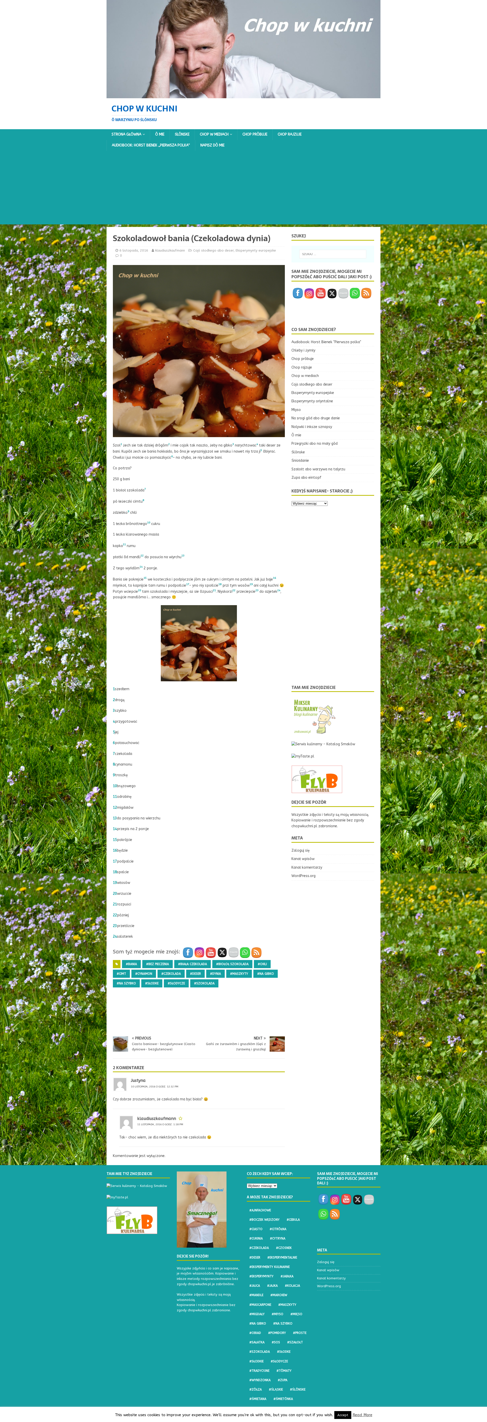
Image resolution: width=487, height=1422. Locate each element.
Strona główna (126, 134)
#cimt (121, 973)
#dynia (215, 973)
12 (115, 807)
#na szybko (126, 983)
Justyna (138, 1080)
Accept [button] (342, 1415)
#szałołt (295, 1342)
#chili (262, 964)
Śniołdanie (300, 460)
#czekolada (171, 973)
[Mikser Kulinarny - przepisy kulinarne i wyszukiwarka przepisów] (314, 732)
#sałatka (257, 1342)
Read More (362, 1415)
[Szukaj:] (332, 254)
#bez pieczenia (157, 964)
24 (115, 936)
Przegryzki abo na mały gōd (314, 443)
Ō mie (159, 134)
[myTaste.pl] (302, 756)
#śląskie (276, 1389)
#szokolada (204, 983)
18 (115, 872)
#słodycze (176, 983)
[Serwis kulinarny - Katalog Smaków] (323, 744)
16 (115, 850)
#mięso (296, 1314)
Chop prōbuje (254, 134)
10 (115, 786)
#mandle (256, 1295)
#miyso (277, 1314)
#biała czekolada (192, 964)
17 (115, 861)
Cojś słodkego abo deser (213, 250)
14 (115, 829)
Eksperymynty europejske (256, 250)
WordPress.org (303, 876)
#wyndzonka (260, 1380)
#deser (195, 973)
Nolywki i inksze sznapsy (311, 427)
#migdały (257, 1314)
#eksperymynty (261, 1276)
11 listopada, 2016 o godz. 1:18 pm (160, 1124)
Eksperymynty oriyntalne (312, 401)
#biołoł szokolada (232, 964)
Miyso (296, 410)
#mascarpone (260, 1305)
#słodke (152, 983)
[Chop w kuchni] (243, 95)
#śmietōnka (283, 1399)
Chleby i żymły (303, 350)
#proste (299, 1333)
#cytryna (277, 1238)
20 (115, 893)
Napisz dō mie (212, 145)
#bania (131, 964)
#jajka (272, 1285)
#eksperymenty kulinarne (269, 1267)
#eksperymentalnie (282, 1257)
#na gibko (265, 973)
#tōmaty (283, 1371)
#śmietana (257, 1399)
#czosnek (284, 1248)
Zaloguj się (300, 850)
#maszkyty (239, 973)
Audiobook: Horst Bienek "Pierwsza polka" (326, 342)
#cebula (293, 1219)
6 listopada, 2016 (133, 250)
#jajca (254, 1285)
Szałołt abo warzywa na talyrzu (318, 469)
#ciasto (256, 1229)
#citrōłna (278, 1229)
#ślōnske (297, 1389)
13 (115, 818)
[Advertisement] (243, 188)
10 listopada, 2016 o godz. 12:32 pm (154, 1086)
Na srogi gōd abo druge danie (315, 418)
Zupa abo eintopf (306, 477)
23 (115, 926)
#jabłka (287, 1276)
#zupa (282, 1380)
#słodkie (256, 1361)
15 (115, 840)
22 (115, 915)
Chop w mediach (214, 134)
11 (115, 797)
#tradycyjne (259, 1371)
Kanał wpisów (303, 859)
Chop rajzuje (290, 134)
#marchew (278, 1295)
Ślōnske (182, 134)
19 (115, 883)
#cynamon (143, 973)
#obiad (255, 1333)
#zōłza (255, 1389)
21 (115, 904)
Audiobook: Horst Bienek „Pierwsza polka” (151, 145)
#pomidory (277, 1333)
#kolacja (292, 1285)
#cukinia (256, 1238)
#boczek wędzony (264, 1219)
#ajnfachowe (260, 1210)
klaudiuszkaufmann (170, 250)
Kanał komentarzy (306, 867)
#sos (276, 1342)
